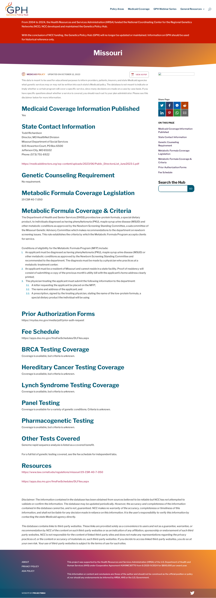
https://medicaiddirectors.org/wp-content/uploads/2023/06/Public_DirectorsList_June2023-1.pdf (80, 163)
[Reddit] (184, 105)
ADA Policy (28, 571)
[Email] (184, 112)
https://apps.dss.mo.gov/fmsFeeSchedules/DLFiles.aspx (55, 481)
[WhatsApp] (177, 112)
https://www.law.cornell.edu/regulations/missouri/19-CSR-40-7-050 (62, 472)
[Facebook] (169, 105)
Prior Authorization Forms (172, 167)
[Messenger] (177, 105)
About (25, 562)
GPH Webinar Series (165, 9)
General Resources (191, 9)
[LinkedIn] (162, 112)
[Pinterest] (169, 112)
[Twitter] (162, 105)
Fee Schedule (165, 172)
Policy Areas (117, 9)
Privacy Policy (30, 566)
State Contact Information (172, 137)
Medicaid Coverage (139, 9)
